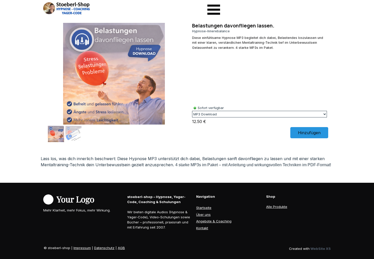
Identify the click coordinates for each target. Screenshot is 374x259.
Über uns (203, 214)
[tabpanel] (187, 162)
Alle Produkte (276, 207)
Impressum (82, 248)
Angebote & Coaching (214, 221)
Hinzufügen (309, 132)
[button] (177, 72)
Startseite (203, 208)
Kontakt (202, 228)
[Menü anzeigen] (213, 9)
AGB (121, 248)
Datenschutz (104, 248)
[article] (187, 83)
